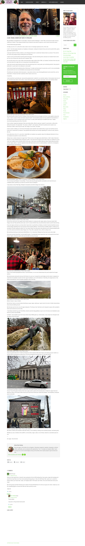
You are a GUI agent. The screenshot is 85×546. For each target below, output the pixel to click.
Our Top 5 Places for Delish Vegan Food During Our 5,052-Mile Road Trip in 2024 (69, 60)
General (64, 100)
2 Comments (58, 35)
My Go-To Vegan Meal (67, 51)
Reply (9, 506)
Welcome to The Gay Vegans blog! (69, 53)
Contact (37, 2)
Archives (62, 2)
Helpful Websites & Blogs (53, 2)
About (22, 2)
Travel (27, 35)
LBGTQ (20, 35)
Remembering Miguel (67, 55)
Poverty (64, 110)
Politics (64, 108)
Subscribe (68, 80)
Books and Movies (66, 96)
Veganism (35, 35)
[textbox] (33, 441)
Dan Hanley (13, 495)
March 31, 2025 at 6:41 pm (12, 475)
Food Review (65, 98)
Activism (64, 94)
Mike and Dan (23, 35)
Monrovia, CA (44, 2)
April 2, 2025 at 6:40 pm (12, 497)
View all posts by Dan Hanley (14, 454)
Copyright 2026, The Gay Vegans (13, 542)
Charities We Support (29, 2)
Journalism (65, 102)
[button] (33, 97)
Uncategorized (30, 35)
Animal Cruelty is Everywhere (68, 57)
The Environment (66, 112)
